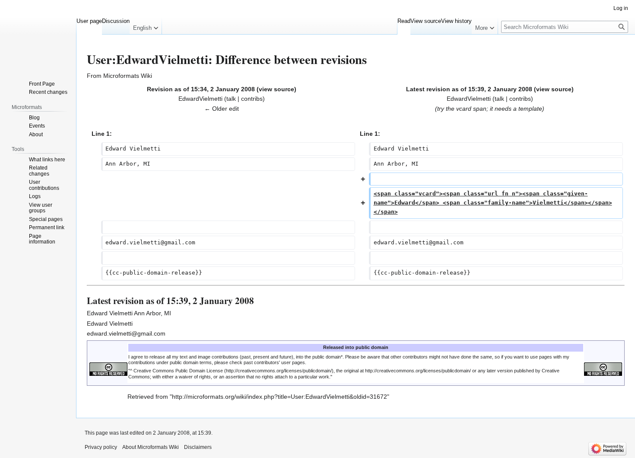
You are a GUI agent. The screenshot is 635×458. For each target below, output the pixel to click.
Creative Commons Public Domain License (178, 370)
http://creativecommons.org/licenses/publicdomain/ (418, 370)
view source (276, 89)
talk (231, 98)
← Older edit (221, 108)
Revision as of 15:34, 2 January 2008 (201, 89)
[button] (146, 26)
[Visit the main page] (38, 34)
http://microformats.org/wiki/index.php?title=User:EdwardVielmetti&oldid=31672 (279, 396)
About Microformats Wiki (150, 447)
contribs (252, 98)
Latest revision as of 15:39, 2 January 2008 (469, 89)
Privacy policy (101, 447)
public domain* (327, 356)
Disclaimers (198, 447)
